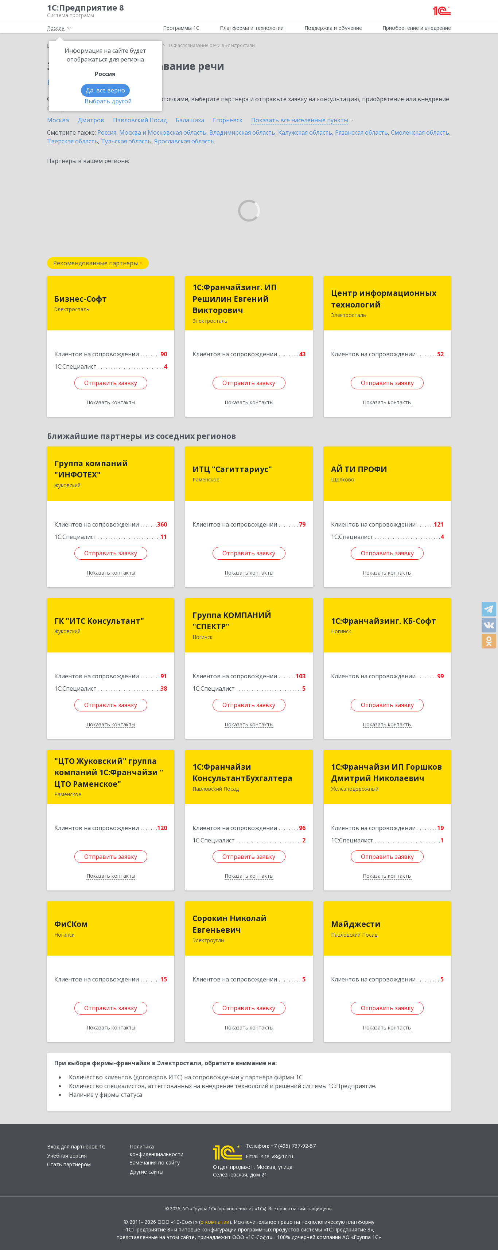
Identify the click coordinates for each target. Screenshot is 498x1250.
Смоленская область (420, 132)
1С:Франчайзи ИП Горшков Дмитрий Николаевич (386, 772)
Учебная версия (67, 1155)
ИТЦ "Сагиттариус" (232, 469)
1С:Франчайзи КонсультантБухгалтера (242, 772)
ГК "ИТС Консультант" (99, 621)
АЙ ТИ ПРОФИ (359, 469)
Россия (106, 132)
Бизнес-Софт (80, 299)
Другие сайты (146, 1171)
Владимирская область (242, 132)
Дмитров (91, 120)
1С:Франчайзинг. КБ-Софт (383, 621)
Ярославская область (184, 141)
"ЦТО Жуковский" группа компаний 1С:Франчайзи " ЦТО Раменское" (108, 772)
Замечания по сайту (155, 1162)
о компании (215, 1221)
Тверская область (72, 141)
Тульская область (126, 141)
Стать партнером (69, 1164)
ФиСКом (71, 924)
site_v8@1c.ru (277, 1156)
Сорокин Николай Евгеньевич (229, 924)
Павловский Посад (140, 120)
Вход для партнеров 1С (76, 1146)
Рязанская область (361, 132)
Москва (58, 120)
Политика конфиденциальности (156, 1150)
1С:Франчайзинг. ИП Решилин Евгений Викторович (234, 298)
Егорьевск (227, 120)
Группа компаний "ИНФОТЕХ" (91, 469)
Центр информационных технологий (383, 299)
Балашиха (190, 120)
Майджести (356, 924)
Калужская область (305, 132)
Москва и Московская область (162, 132)
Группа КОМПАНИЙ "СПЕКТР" (231, 621)
